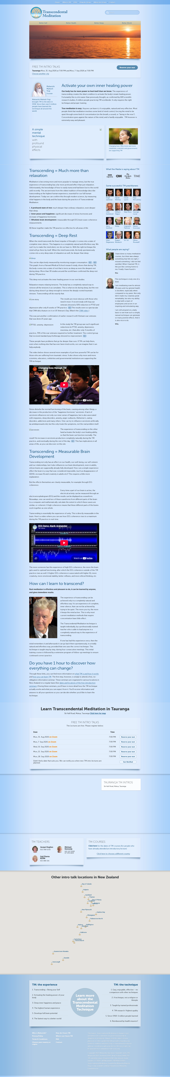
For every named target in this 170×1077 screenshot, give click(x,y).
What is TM (67, 2)
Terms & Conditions (39, 1039)
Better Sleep (99, 23)
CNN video (83, 311)
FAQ (75, 2)
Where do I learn (100, 2)
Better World (127, 23)
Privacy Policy (37, 1036)
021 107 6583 (70, 851)
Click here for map (98, 713)
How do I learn (85, 2)
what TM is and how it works (87, 674)
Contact (112, 2)
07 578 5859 (69, 853)
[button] (84, 897)
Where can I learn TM (64, 1036)
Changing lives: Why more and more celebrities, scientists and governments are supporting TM (123, 148)
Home (57, 2)
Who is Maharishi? (39, 1033)
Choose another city (40, 74)
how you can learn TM (42, 677)
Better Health (71, 23)
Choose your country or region (41, 1043)
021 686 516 (44, 861)
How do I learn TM (63, 1033)
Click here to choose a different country (113, 854)
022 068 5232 (45, 849)
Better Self (43, 23)
